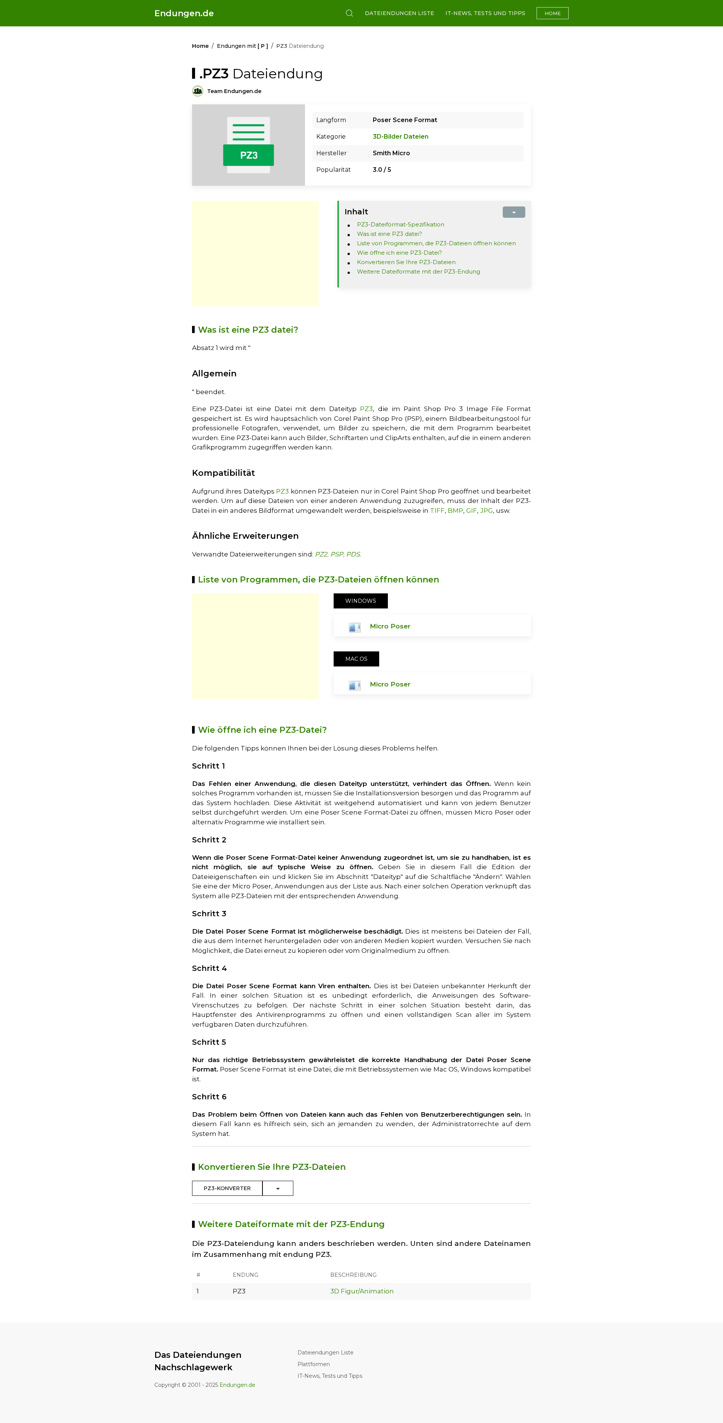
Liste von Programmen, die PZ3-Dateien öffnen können (436, 243)
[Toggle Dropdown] (277, 1188)
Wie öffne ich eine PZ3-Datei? (399, 252)
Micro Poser (390, 626)
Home (553, 13)
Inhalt (356, 211)
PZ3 (366, 409)
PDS (353, 554)
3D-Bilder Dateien (401, 136)
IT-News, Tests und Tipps (485, 13)
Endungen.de (184, 13)
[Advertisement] (255, 253)
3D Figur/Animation (362, 1291)
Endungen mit (242, 46)
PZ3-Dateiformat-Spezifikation (400, 224)
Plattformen (313, 1364)
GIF (471, 510)
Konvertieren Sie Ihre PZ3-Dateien (406, 262)
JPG (486, 510)
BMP (455, 510)
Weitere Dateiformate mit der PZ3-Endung (418, 271)
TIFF (437, 510)
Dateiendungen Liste (399, 13)
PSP (336, 554)
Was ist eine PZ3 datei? (389, 233)
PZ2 (321, 554)
